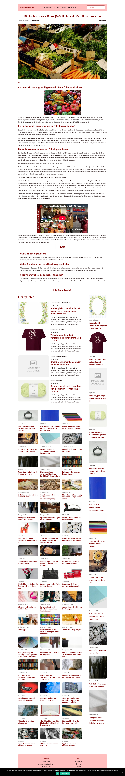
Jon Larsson (35, 21)
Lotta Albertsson (66, 303)
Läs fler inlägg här (62, 290)
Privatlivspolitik (65, 773)
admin (63, 329)
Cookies (63, 7)
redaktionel (103, 21)
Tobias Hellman (62, 356)
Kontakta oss (72, 7)
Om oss (56, 7)
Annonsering (48, 7)
